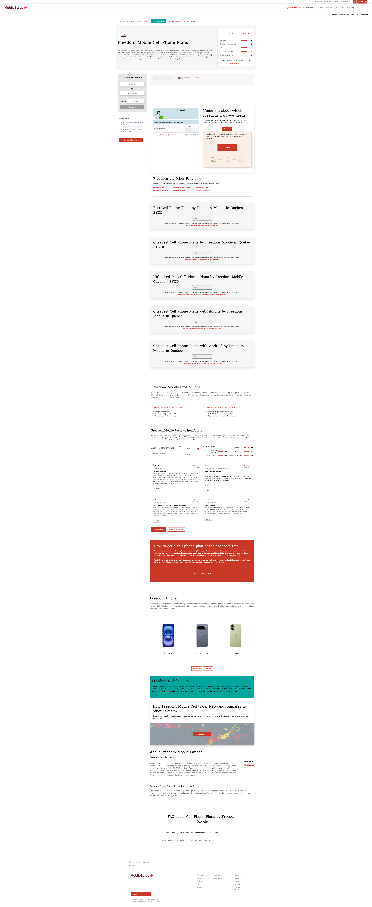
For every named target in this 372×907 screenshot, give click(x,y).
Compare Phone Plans (131, 140)
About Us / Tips (218, 878)
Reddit (237, 890)
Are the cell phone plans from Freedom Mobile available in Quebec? (189, 832)
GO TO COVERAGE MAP (202, 734)
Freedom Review (142, 21)
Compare (132, 107)
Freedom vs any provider (202, 191)
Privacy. (147, 899)
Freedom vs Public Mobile (181, 187)
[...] (234, 412)
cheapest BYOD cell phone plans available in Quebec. (202, 260)
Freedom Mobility (159, 21)
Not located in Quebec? (161, 135)
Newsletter (200, 887)
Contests (199, 884)
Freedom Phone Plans (127, 21)
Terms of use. (154, 899)
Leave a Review (158, 529)
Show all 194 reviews (176, 529)
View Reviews (234, 63)
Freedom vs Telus (179, 191)
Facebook (238, 878)
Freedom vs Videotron (160, 191)
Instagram (238, 884)
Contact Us (200, 878)
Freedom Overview (190, 21)
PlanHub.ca (141, 901)
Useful (156, 489)
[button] (181, 78)
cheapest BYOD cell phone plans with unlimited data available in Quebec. (202, 294)
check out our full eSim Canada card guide (219, 691)
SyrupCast (200, 881)
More (206, 485)
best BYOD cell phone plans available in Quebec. (202, 225)
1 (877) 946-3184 (248, 765)
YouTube (237, 887)
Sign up (227, 147)
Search (226, 129)
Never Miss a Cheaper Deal (202, 574)
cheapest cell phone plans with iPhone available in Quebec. (202, 329)
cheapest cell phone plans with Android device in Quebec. (202, 363)
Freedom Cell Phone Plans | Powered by (345, 14)
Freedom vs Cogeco (202, 187)
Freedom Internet (174, 21)
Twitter (237, 881)
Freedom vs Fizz (158, 187)
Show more (197, 668)
